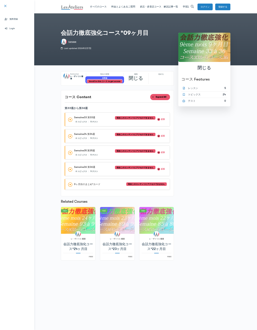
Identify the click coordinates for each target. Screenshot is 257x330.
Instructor (74, 74)
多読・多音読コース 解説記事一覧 (159, 6)
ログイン (205, 6)
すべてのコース (98, 6)
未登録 (104, 78)
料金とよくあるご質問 (123, 6)
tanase (72, 41)
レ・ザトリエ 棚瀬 (78, 239)
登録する (222, 6)
